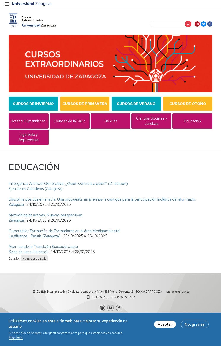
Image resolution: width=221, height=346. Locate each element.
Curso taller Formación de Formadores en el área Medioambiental (64, 230)
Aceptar (165, 324)
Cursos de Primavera (84, 103)
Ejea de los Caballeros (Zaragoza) (36, 188)
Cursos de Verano (136, 103)
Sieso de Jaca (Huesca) (28, 251)
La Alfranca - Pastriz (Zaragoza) (34, 236)
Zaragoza (16, 204)
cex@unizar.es (180, 291)
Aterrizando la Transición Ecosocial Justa (43, 246)
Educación (192, 121)
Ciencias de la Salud (69, 121)
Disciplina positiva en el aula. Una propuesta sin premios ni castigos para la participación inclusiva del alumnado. (102, 199)
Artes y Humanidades (28, 121)
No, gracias (195, 324)
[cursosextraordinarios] (32, 20)
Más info (16, 337)
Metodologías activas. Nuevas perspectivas (46, 214)
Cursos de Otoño (187, 103)
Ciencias (110, 121)
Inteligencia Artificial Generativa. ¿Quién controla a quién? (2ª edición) (68, 183)
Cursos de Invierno (33, 103)
